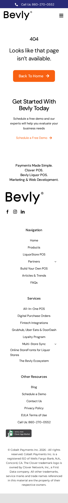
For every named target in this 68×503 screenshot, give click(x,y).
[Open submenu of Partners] (55, 261)
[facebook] (7, 212)
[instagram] (15, 212)
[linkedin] (23, 212)
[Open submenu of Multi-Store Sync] (55, 344)
